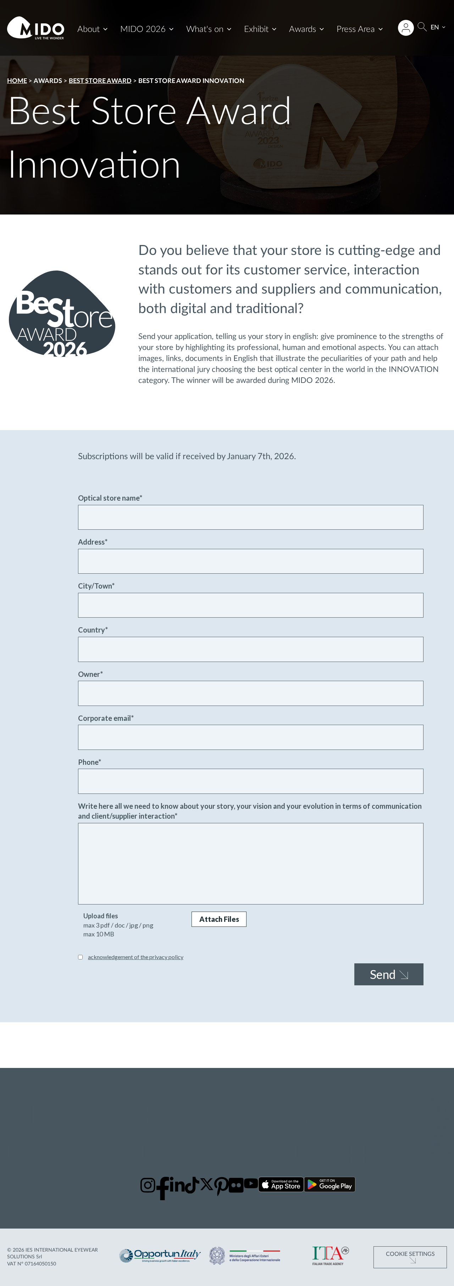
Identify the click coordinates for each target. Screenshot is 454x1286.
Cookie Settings (410, 1254)
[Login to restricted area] (406, 28)
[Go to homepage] (35, 27)
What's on (204, 29)
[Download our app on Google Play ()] (329, 1186)
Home (17, 81)
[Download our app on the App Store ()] (281, 1186)
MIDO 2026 (143, 29)
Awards (302, 29)
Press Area (356, 29)
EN (435, 27)
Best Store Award (100, 81)
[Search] (422, 28)
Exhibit (256, 29)
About (88, 29)
